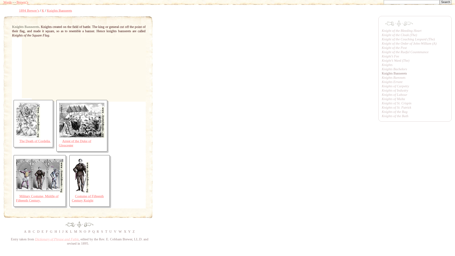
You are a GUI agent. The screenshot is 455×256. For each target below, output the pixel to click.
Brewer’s (22, 2)
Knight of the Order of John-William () (409, 43)
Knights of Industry (395, 90)
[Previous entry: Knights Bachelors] (70, 224)
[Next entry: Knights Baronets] (88, 224)
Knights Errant (392, 82)
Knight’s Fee (390, 56)
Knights (387, 65)
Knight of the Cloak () (399, 35)
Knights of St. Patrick (396, 107)
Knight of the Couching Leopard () (408, 39)
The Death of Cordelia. (35, 141)
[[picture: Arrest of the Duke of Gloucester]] (82, 137)
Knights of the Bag (395, 112)
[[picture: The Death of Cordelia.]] (28, 137)
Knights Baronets (393, 77)
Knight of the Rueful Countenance (405, 52)
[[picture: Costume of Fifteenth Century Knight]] (80, 192)
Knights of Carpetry (395, 86)
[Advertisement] (217, 24)
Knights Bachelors (394, 69)
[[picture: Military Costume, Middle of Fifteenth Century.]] (39, 192)
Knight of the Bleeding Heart (401, 31)
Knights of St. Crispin (396, 103)
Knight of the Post (394, 48)
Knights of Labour (394, 95)
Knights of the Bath (395, 116)
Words (7, 2)
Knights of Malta (393, 99)
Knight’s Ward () (395, 60)
